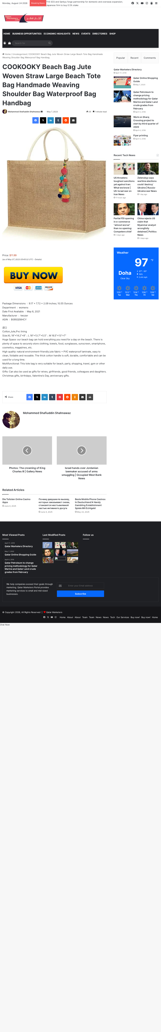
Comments (150, 57)
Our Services (123, 617)
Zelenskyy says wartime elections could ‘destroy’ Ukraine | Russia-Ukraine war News (147, 184)
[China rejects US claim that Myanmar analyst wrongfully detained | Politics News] (148, 209)
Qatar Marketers (54, 612)
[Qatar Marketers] (23, 18)
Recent (134, 57)
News (75, 33)
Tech (112, 617)
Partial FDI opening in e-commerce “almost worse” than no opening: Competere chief (124, 225)
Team (84, 617)
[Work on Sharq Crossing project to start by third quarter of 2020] (122, 121)
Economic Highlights (57, 33)
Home (6, 33)
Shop (112, 33)
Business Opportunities (27, 33)
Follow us (88, 534)
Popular (120, 57)
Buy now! (135, 617)
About (70, 617)
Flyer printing (140, 135)
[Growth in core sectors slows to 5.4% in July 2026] (72, 552)
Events (85, 33)
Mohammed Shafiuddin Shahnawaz (24, 111)
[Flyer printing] (122, 140)
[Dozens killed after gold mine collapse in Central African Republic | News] (60, 560)
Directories (99, 33)
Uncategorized (19, 54)
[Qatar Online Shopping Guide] (122, 82)
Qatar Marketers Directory (128, 69)
